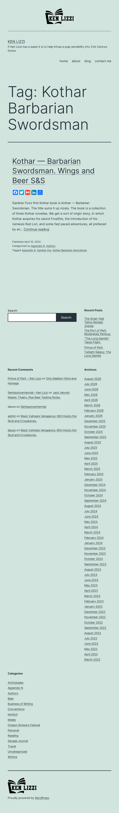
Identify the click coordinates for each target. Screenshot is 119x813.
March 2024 (92, 532)
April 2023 (91, 590)
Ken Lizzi (16, 41)
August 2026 (92, 378)
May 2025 (90, 458)
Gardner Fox (44, 250)
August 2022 (92, 633)
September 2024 (95, 500)
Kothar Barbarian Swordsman (70, 250)
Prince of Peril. (93, 347)
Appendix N (38, 245)
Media (12, 719)
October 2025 (93, 431)
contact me (103, 61)
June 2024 (91, 516)
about (76, 61)
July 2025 (90, 447)
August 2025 (92, 442)
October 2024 (93, 495)
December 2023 (94, 548)
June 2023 (91, 580)
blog (87, 61)
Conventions (16, 709)
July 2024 (90, 511)
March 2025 (92, 468)
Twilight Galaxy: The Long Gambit (97, 353)
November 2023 (95, 553)
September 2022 (95, 627)
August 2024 (92, 505)
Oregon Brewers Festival (24, 725)
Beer (11, 698)
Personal (13, 730)
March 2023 (92, 596)
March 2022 (92, 659)
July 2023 (90, 574)
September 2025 (95, 437)
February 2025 (94, 474)
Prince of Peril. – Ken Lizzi (24, 378)
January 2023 (93, 606)
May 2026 (90, 394)
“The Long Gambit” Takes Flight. (96, 340)
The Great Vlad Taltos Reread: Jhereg (94, 322)
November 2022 (95, 617)
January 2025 (93, 479)
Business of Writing (20, 703)
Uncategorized (17, 751)
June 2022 (91, 643)
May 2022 (90, 649)
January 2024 (93, 543)
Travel (12, 746)
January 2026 (93, 415)
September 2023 (95, 564)
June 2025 (91, 453)
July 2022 (90, 638)
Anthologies (15, 682)
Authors (50, 245)
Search (12, 310)
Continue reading (36, 229)
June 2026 (91, 389)
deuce (12, 430)
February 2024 (94, 537)
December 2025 (94, 421)
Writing (12, 756)
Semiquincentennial (33, 406)
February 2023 (94, 601)
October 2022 (93, 622)
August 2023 (92, 569)
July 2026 (90, 384)
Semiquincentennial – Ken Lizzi (28, 392)
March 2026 (92, 405)
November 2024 (95, 490)
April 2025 (91, 463)
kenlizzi (13, 714)
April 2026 (91, 400)
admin (12, 416)
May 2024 (91, 521)
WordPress (42, 798)
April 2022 (91, 654)
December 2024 (95, 484)
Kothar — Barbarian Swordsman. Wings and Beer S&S (53, 170)
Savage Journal (18, 740)
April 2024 (91, 527)
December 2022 (94, 611)
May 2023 (90, 585)
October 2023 (93, 558)
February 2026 (94, 410)
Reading (13, 735)
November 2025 (95, 426)
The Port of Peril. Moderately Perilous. (97, 332)
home (64, 61)
